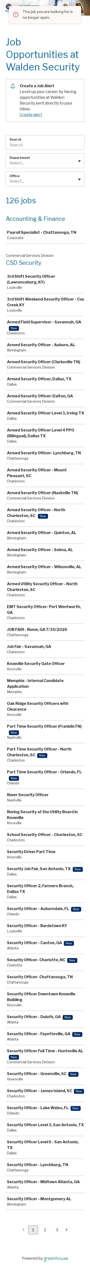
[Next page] (66, 1230)
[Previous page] (23, 1230)
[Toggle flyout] (79, 161)
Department (20, 158)
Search (15, 139)
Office (15, 176)
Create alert (31, 114)
